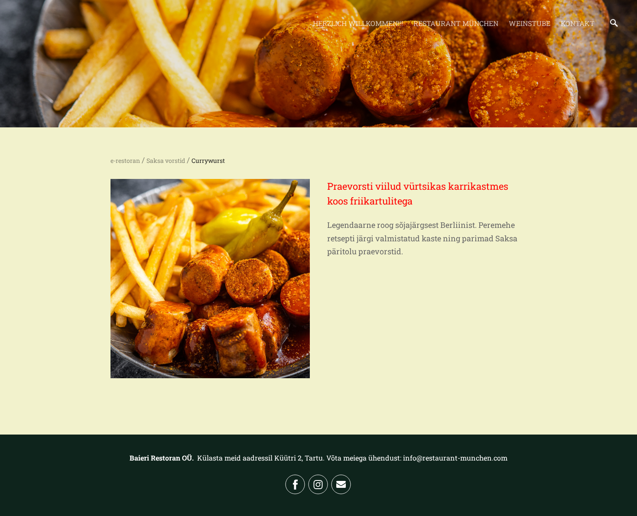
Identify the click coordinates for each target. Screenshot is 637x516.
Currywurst (208, 160)
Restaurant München (455, 23)
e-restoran (125, 160)
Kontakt (578, 23)
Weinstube (529, 23)
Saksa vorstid (165, 160)
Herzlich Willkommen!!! (358, 23)
